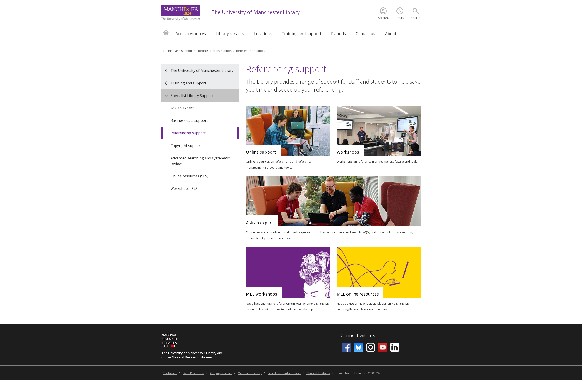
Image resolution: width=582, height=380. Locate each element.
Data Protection (193, 373)
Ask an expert (182, 107)
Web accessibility (250, 373)
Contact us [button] (365, 33)
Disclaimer (170, 373)
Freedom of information (284, 373)
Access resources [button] (191, 33)
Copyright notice (221, 373)
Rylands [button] (338, 33)
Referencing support (250, 51)
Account (383, 18)
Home (166, 32)
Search (416, 18)
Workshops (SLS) (185, 188)
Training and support (177, 51)
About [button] (390, 33)
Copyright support (186, 145)
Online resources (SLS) (189, 176)
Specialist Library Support (214, 51)
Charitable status (318, 373)
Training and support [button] (301, 33)
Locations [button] (263, 33)
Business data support (189, 120)
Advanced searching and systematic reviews (200, 161)
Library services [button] (230, 33)
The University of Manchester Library (255, 12)
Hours (400, 18)
